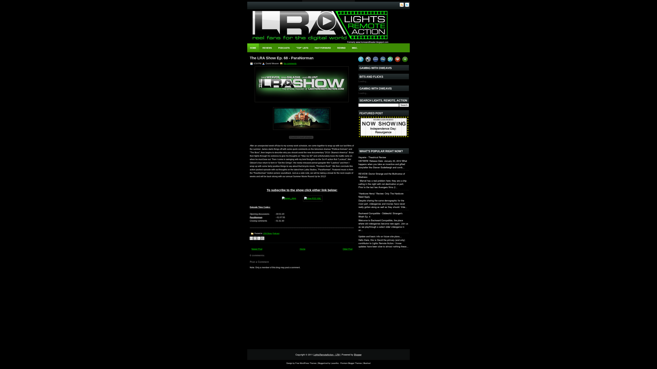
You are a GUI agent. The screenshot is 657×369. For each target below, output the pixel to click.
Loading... (363, 81)
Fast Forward (323, 47)
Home (253, 47)
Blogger (358, 354)
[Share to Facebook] (262, 238)
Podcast (276, 233)
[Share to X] (259, 238)
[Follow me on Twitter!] (407, 5)
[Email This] (251, 238)
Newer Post (257, 248)
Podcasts (284, 47)
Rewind (341, 47)
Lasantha (335, 363)
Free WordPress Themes (306, 363)
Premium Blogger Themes (351, 363)
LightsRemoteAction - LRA (326, 354)
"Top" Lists (302, 47)
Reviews (267, 47)
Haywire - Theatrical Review (372, 157)
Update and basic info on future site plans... (380, 236)
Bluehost (367, 363)
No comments (290, 63)
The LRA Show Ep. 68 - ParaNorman (281, 58)
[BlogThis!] (255, 238)
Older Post (347, 248)
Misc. (355, 47)
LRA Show (267, 233)
